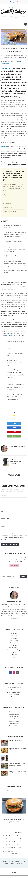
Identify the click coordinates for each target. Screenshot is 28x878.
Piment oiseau (14, 723)
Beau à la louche (14, 712)
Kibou (10, 335)
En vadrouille (14, 645)
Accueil (4, 862)
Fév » (15, 853)
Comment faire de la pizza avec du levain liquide (18, 749)
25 (14, 848)
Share (14, 427)
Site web (3, 526)
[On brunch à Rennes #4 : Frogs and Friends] (6, 461)
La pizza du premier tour (16, 740)
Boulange (14, 636)
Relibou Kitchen (14, 726)
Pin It (14, 432)
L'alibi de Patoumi (14, 719)
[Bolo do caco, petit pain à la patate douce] (14, 806)
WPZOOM (14, 872)
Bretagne (14, 638)
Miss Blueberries (14, 694)
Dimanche (5, 68)
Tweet (15, 423)
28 (3, 851)
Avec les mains (14, 816)
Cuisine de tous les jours (14, 687)
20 (20, 844)
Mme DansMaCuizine (19, 55)
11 (14, 841)
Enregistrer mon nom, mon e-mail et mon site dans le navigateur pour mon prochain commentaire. (14, 538)
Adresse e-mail (5, 519)
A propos (12, 864)
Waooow (14, 657)
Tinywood (14, 697)
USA (14, 415)
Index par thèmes (14, 862)
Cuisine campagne (14, 714)
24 (12, 848)
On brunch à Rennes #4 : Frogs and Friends (15, 461)
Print (15, 436)
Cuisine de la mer (14, 716)
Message (3, 496)
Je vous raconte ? (14, 647)
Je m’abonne (14, 565)
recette (4, 146)
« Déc (12, 853)
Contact (19, 864)
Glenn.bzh (14, 690)
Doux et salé (14, 640)
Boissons (14, 633)
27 (20, 848)
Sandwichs (14, 654)
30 (9, 851)
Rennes (14, 652)
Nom (2, 511)
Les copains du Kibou (14, 721)
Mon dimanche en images (14, 650)
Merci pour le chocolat (14, 692)
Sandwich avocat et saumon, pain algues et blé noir (17, 764)
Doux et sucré (22, 57)
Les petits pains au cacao (16, 756)
